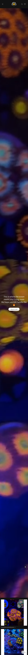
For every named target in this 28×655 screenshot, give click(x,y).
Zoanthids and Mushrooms (7, 627)
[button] (2, 4)
